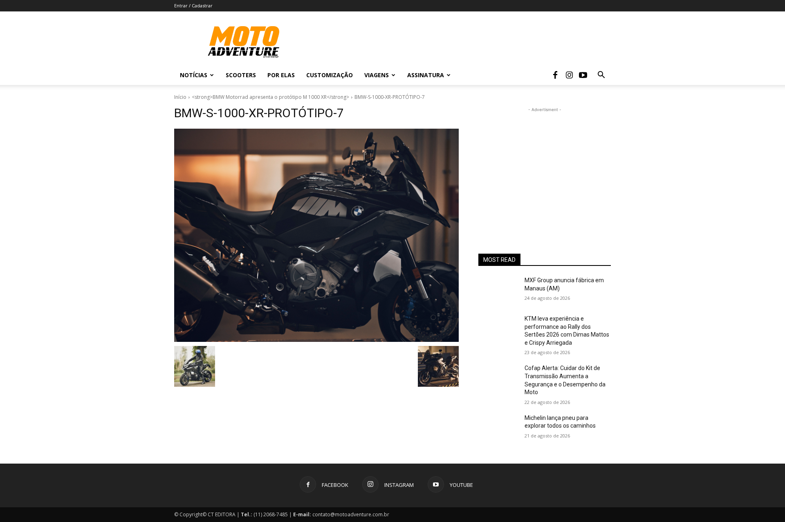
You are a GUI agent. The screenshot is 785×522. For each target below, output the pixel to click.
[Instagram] (569, 75)
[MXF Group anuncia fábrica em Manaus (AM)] (498, 290)
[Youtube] (583, 75)
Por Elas (281, 75)
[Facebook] (555, 75)
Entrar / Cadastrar (193, 5)
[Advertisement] (544, 165)
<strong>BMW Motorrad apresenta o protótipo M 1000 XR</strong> (270, 97)
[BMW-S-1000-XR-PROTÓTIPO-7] (316, 235)
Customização (329, 75)
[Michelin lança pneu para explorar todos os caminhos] (498, 428)
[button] (601, 76)
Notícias (193, 75)
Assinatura (425, 75)
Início (180, 97)
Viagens (376, 75)
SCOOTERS (241, 75)
